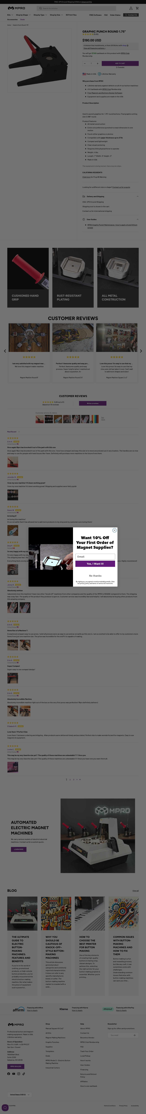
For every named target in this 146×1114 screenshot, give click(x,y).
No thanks (95, 575)
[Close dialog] (115, 530)
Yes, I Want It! (95, 563)
